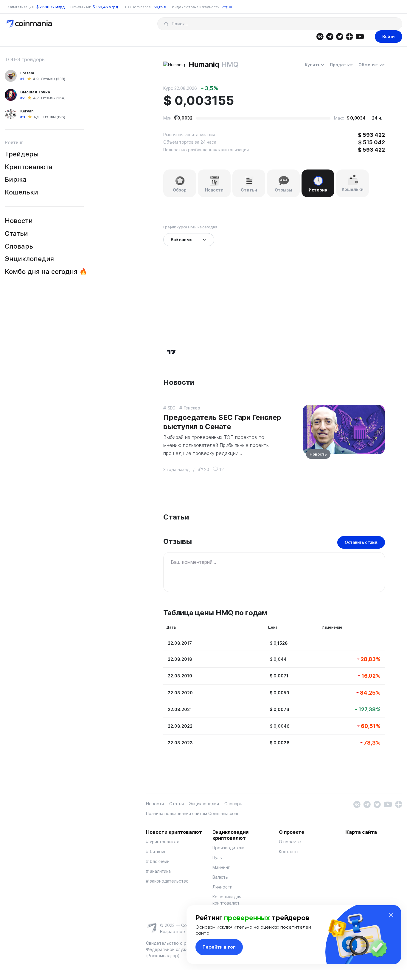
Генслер (192, 407)
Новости (19, 221)
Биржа (16, 179)
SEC (171, 407)
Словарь (19, 246)
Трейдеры (22, 154)
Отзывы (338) (53, 79)
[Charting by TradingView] (171, 351)
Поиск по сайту (166, 23)
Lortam (27, 72)
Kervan (27, 111)
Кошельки (21, 192)
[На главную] (29, 23)
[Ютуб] (359, 36)
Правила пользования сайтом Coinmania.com (192, 813)
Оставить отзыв (361, 542)
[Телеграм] (329, 36)
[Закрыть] (391, 915)
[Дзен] (349, 36)
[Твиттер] (339, 36)
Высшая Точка (35, 92)
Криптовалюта (28, 167)
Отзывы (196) (53, 117)
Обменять (369, 64)
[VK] (320, 36)
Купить (312, 64)
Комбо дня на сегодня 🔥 (46, 271)
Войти (388, 36)
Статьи (16, 233)
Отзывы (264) (53, 98)
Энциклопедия (29, 259)
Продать (339, 64)
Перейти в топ (219, 947)
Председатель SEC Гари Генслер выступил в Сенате (222, 422)
